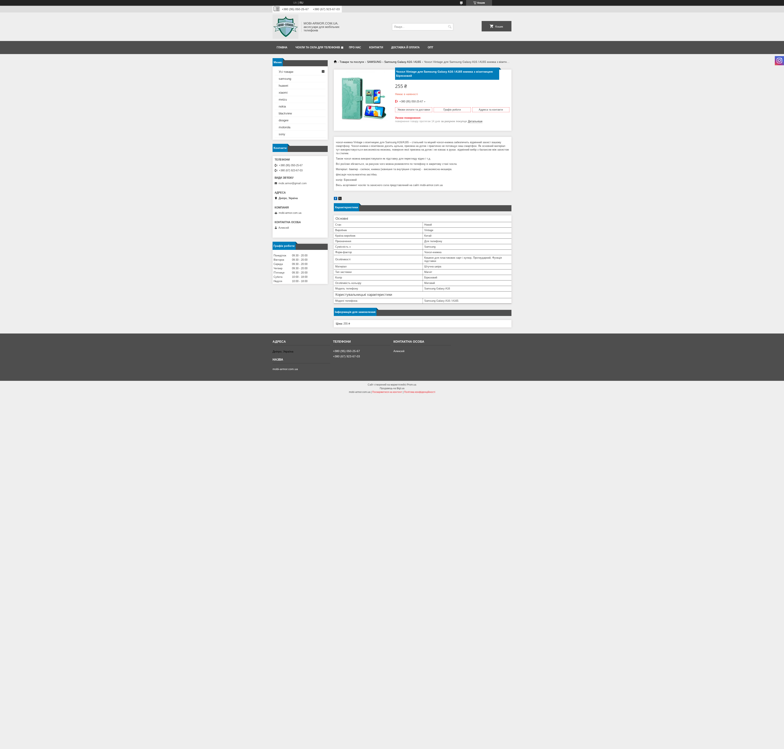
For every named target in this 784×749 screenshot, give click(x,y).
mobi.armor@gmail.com (292, 183)
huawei (283, 85)
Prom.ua (411, 384)
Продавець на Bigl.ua (392, 388)
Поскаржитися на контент (387, 392)
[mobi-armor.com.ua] (285, 26)
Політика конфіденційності (419, 392)
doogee (283, 120)
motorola (284, 127)
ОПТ (430, 47)
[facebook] (335, 199)
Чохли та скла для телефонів (317, 47)
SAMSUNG (374, 61)
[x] (340, 199)
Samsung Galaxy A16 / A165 (402, 61)
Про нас (355, 47)
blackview (285, 113)
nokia (282, 106)
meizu (283, 99)
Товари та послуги (352, 61)
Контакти (376, 47)
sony (282, 134)
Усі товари (286, 71)
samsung (285, 78)
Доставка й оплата (405, 47)
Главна (282, 47)
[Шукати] (449, 26)
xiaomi (283, 92)
